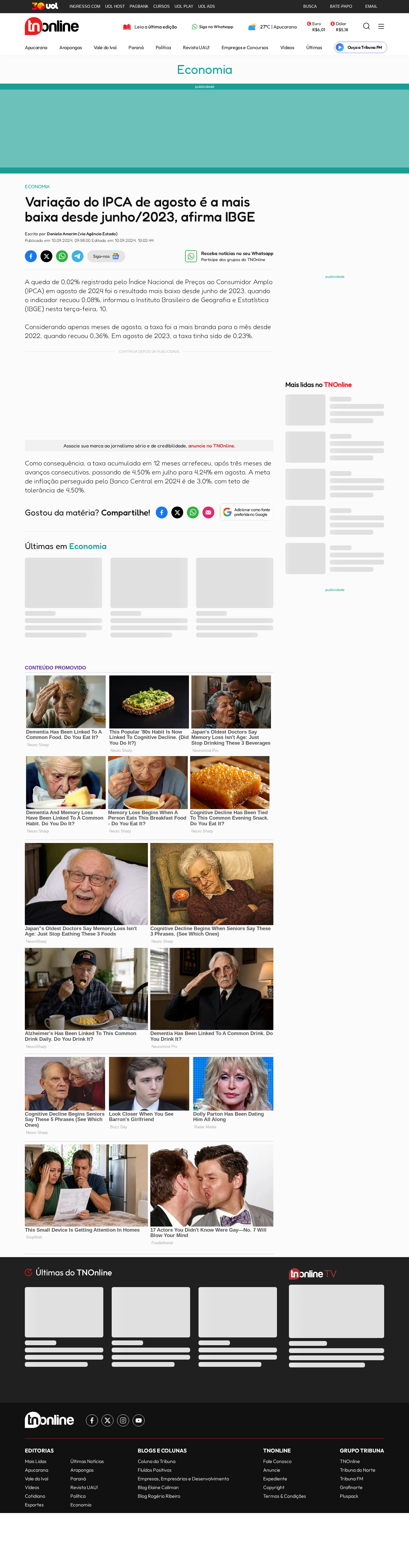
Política (163, 47)
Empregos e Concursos (245, 47)
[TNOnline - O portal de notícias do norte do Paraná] (52, 26)
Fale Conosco (277, 1461)
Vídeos (287, 47)
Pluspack (349, 1496)
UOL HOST (115, 6)
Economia (204, 69)
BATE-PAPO (341, 6)
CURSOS (161, 6)
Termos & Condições (284, 1496)
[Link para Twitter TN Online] (107, 1420)
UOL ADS (206, 6)
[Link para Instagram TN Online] (123, 1420)
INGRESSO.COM (84, 6)
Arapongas (70, 47)
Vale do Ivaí (105, 47)
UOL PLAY (184, 6)
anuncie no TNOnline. (211, 446)
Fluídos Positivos (155, 1470)
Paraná (135, 47)
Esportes (34, 1505)
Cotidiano (35, 1496)
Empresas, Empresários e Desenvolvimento (183, 1479)
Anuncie (271, 1470)
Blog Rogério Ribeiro (159, 1496)
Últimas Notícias (87, 1461)
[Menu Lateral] (381, 27)
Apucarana (36, 47)
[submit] (366, 26)
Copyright (273, 1487)
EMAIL (371, 6)
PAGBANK (139, 6)
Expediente (275, 1479)
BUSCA (310, 6)
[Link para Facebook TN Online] (92, 1420)
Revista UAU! (196, 47)
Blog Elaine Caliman (158, 1487)
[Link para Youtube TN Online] (139, 1420)
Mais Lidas (35, 1461)
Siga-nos (101, 256)
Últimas (314, 47)
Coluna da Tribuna (156, 1461)
